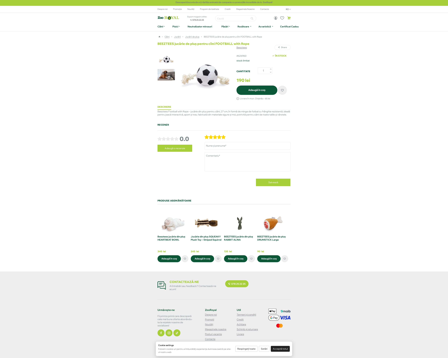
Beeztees (241, 47)
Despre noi (163, 9)
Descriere (164, 106)
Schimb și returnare (247, 329)
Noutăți (209, 324)
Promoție (177, 9)
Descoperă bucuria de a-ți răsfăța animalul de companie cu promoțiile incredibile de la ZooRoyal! (224, 2)
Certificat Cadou (289, 26)
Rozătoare (243, 26)
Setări (264, 348)
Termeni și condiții (246, 314)
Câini (160, 26)
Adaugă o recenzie (175, 148)
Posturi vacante (213, 334)
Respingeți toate (246, 348)
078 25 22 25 (198, 20)
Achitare (241, 324)
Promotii (209, 319)
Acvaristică (264, 26)
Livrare (240, 334)
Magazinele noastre (215, 329)
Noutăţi (190, 9)
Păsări (224, 26)
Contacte (210, 339)
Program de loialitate (209, 9)
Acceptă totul (280, 348)
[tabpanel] (173, 237)
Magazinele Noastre (245, 9)
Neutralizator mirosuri (200, 26)
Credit (228, 9)
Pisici (175, 26)
